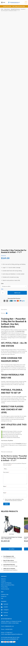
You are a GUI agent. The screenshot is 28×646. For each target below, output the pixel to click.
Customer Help (4, 594)
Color (2, 283)
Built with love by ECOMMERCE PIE (9, 639)
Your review (6, 472)
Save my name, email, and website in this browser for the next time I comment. (14, 500)
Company (3, 581)
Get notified (11, 549)
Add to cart (17, 292)
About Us (3, 579)
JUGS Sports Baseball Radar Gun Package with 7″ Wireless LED (11, 537)
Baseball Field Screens (15, 9)
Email (4, 492)
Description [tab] (4, 309)
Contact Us (3, 596)
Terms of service (5, 589)
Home (2, 9)
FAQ (2, 598)
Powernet (3, 255)
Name (5, 486)
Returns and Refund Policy (7, 585)
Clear (2, 289)
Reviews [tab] (4, 313)
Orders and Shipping (6, 583)
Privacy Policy (4, 587)
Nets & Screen (7, 9)
